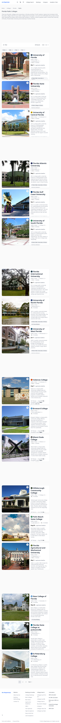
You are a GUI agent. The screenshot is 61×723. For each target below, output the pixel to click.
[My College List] (23, 2)
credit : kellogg (23, 244)
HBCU (26, 706)
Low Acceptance (29, 715)
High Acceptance (29, 711)
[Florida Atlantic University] (15, 174)
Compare (45, 2)
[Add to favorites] (27, 54)
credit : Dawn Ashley (23, 186)
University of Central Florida (28, 18)
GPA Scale (51, 708)
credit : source (24, 323)
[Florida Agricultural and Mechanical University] (15, 556)
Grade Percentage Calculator (53, 705)
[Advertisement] (25, 31)
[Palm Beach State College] (15, 527)
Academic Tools (54, 2)
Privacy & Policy (16, 721)
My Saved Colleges (41, 704)
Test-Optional (28, 708)
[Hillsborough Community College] (15, 499)
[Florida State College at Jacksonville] (15, 636)
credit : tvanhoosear (23, 78)
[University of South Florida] (15, 231)
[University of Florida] (15, 66)
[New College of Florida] (15, 607)
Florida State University (13, 18)
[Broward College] (15, 419)
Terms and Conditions (6, 721)
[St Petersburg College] (15, 664)
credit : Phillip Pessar (23, 460)
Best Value (28, 699)
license (28, 78)
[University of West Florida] (15, 339)
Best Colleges (28, 697)
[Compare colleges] (20, 2)
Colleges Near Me (41, 708)
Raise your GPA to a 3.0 (53, 700)
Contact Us (16, 701)
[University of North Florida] (15, 311)
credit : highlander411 (22, 135)
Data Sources (17, 695)
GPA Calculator (52, 695)
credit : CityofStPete (23, 677)
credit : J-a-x (24, 107)
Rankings (38, 2)
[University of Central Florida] (15, 123)
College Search (41, 701)
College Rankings (29, 695)
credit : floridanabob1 (22, 511)
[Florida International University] (15, 282)
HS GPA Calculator (53, 697)
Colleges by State (41, 711)
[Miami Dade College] (15, 448)
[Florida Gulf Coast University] (15, 203)
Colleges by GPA (41, 699)
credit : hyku (24, 215)
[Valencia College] (15, 390)
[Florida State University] (15, 94)
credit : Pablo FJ (23, 295)
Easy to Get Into (29, 713)
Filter (6, 45)
